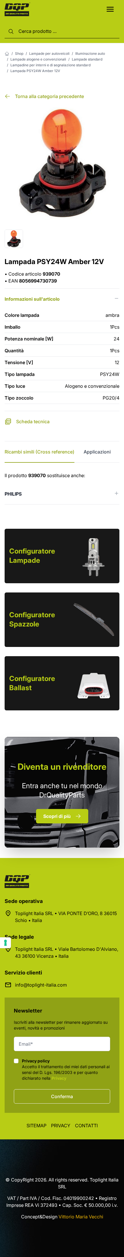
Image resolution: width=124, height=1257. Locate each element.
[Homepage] (7, 53)
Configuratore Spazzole (32, 619)
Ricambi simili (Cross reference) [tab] (39, 452)
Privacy (59, 1078)
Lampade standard (87, 59)
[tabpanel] (62, 488)
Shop (19, 53)
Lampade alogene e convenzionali (38, 59)
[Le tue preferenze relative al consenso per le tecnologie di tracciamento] (5, 942)
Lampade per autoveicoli (49, 53)
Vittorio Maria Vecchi (81, 1217)
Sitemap (36, 1125)
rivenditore (62, 766)
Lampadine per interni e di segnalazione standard (50, 65)
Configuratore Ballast (32, 683)
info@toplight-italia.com (41, 985)
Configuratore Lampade (32, 555)
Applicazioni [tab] (97, 452)
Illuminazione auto (90, 53)
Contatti (86, 1125)
